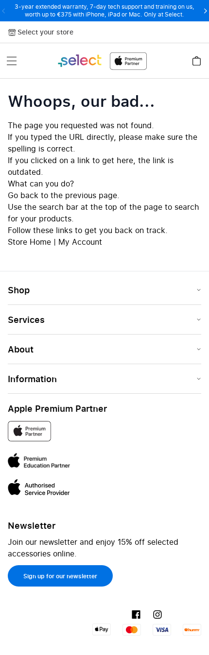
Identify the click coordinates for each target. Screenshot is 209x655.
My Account (80, 241)
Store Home (29, 241)
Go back (23, 195)
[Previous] (3, 10)
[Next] (205, 10)
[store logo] (101, 61)
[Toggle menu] (11, 60)
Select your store (45, 31)
